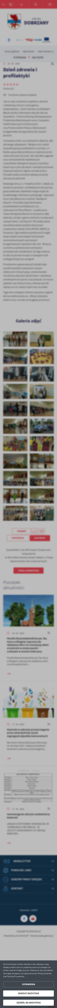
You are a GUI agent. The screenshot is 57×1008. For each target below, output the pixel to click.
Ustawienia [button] (28, 984)
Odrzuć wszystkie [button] (28, 993)
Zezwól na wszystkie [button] (28, 1002)
